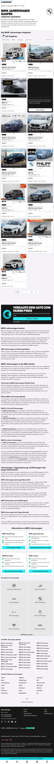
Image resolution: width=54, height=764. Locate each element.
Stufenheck (39, 690)
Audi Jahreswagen (14, 602)
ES (11, 739)
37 (31, 291)
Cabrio (3, 685)
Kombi (20, 690)
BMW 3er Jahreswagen (7, 652)
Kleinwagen (22, 688)
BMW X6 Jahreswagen (42, 645)
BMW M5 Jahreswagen (25, 654)
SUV (38, 680)
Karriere (45, 711)
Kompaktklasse (23, 693)
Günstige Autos (23, 682)
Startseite (3, 5)
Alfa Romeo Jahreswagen (14, 589)
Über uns (25, 709)
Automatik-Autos (5, 682)
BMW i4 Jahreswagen (42, 653)
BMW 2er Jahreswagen (7, 649)
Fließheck (21, 677)
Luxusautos (39, 677)
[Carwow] (6, 2)
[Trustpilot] (26, 728)
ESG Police (21, 736)
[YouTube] (12, 722)
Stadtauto (39, 688)
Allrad (2, 680)
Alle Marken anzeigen (26, 634)
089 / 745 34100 (7, 714)
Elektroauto (4, 690)
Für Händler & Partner (48, 713)
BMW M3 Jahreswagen (25, 649)
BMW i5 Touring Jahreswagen (44, 661)
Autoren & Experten (28, 713)
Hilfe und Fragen (5, 709)
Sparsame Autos (41, 682)
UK (7, 739)
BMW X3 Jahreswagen (9, 429)
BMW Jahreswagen (40, 602)
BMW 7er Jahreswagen (7, 669)
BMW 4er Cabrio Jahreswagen (9, 657)
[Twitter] (5, 722)
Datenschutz (27, 736)
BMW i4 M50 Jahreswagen (43, 656)
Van (38, 693)
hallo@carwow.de (7, 716)
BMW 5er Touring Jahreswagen (9, 666)
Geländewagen (23, 680)
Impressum (44, 736)
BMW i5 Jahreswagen (42, 658)
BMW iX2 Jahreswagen (42, 668)
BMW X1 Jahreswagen (9, 410)
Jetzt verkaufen (40, 110)
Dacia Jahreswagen (40, 628)
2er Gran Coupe (22, 459)
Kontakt (25, 711)
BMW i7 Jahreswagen (42, 663)
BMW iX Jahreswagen (42, 666)
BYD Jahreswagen (14, 615)
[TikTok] (15, 722)
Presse (45, 709)
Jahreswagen (10, 5)
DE (3, 739)
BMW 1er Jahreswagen (9, 442)
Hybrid (20, 685)
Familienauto (4, 693)
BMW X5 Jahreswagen (42, 643)
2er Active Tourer (14, 457)
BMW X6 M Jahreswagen (43, 648)
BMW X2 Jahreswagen (9, 418)
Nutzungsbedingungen (5, 736)
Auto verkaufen (16, 321)
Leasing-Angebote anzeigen (40, 571)
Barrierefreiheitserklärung (35, 736)
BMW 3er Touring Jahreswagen (9, 654)
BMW (15, 5)
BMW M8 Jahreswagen (25, 657)
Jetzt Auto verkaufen (32, 318)
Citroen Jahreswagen (40, 615)
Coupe (2, 688)
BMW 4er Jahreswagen (7, 664)
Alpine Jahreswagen (40, 589)
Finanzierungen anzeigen (14, 547)
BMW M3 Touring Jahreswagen (27, 652)
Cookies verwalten (15, 736)
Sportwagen (40, 685)
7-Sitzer (3, 677)
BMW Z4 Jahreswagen (42, 650)
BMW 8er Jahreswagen (25, 647)
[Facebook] (2, 722)
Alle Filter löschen (6, 39)
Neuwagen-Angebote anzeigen (13, 571)
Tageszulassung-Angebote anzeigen (40, 547)
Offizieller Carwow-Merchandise (30, 715)
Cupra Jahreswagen (14, 628)
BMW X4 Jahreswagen (24, 667)
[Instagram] (9, 722)
